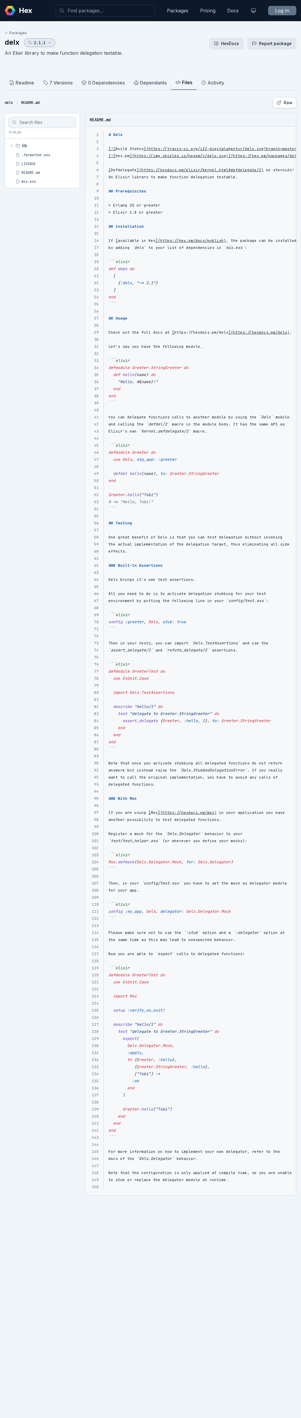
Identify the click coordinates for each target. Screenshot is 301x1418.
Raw (288, 102)
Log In (282, 11)
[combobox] (105, 10)
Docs (233, 11)
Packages (177, 11)
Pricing (207, 11)
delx (12, 42)
